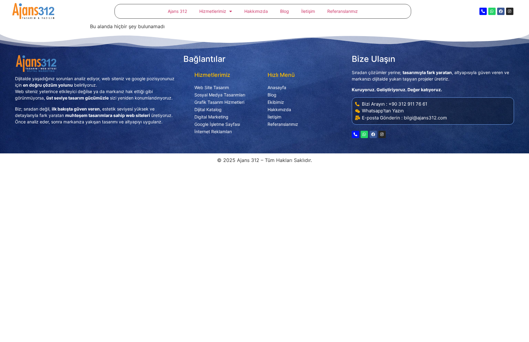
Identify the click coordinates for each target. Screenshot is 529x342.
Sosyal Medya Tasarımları (219, 94)
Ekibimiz (276, 102)
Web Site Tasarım (211, 87)
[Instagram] (509, 11)
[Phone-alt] (483, 11)
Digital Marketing (211, 116)
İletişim (308, 11)
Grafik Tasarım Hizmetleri (219, 102)
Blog (284, 11)
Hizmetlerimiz (212, 11)
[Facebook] (501, 11)
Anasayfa (277, 87)
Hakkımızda (256, 11)
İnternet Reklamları (213, 131)
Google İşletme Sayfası (217, 124)
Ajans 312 (177, 11)
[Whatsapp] (492, 11)
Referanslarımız (342, 11)
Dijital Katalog (208, 109)
